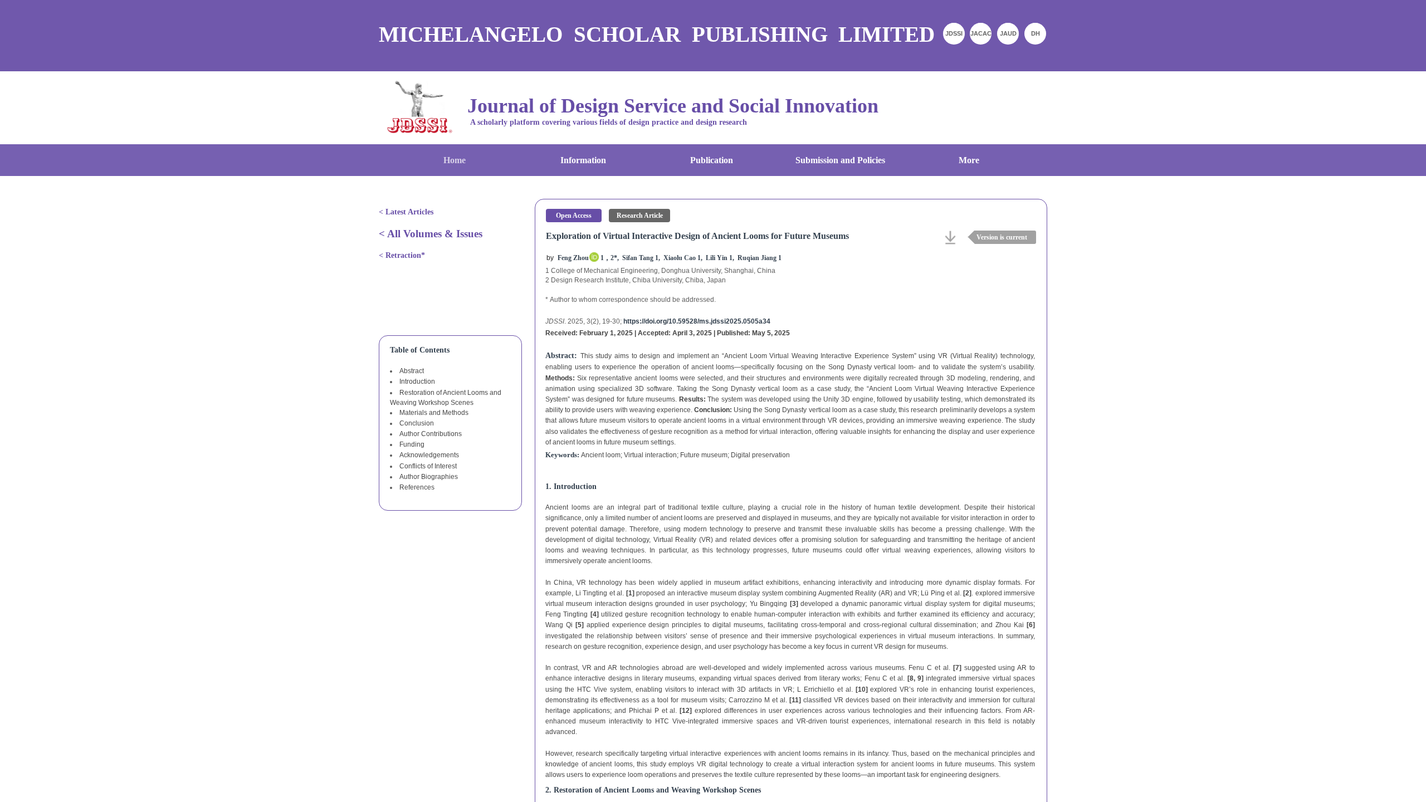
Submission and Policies (840, 160)
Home (454, 160)
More (969, 160)
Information (583, 160)
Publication (711, 160)
